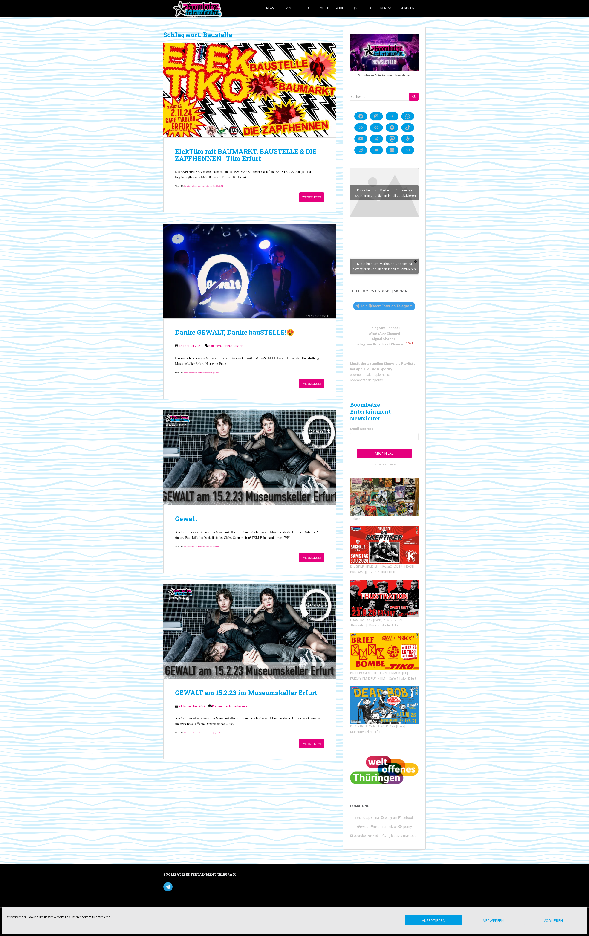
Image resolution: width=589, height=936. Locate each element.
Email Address (361, 428)
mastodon (411, 835)
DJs (355, 8)
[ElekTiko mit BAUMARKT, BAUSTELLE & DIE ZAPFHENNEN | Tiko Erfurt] (249, 90)
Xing (387, 835)
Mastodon (261, 875)
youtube (360, 835)
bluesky (396, 835)
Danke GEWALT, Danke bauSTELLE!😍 (234, 332)
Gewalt (186, 518)
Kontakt (386, 8)
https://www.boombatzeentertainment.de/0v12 (201, 372)
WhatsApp (362, 817)
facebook (407, 817)
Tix (307, 8)
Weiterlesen (311, 197)
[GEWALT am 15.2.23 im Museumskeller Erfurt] (249, 631)
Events (289, 8)
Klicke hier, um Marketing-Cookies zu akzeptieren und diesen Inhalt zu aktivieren (384, 193)
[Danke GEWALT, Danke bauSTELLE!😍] (249, 271)
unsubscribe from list (384, 464)
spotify (407, 826)
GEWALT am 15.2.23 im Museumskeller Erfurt (246, 692)
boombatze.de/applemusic (370, 374)
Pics (370, 8)
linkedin (375, 835)
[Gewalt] (249, 457)
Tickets (355, 518)
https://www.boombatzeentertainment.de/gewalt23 (203, 732)
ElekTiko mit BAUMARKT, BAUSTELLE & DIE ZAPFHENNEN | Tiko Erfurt (246, 155)
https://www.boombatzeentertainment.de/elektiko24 (203, 186)
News (270, 8)
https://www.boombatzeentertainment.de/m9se (201, 546)
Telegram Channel (384, 328)
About (341, 8)
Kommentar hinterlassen (225, 346)
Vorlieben (553, 920)
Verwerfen (493, 920)
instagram (380, 826)
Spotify (386, 369)
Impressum (407, 8)
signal (375, 817)
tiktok (393, 826)
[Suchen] (414, 97)
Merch (324, 8)
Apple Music (366, 369)
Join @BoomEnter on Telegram (386, 306)
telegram (390, 817)
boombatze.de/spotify (366, 380)
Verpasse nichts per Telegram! (195, 886)
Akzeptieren (433, 920)
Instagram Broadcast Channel (379, 344)
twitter (365, 826)
